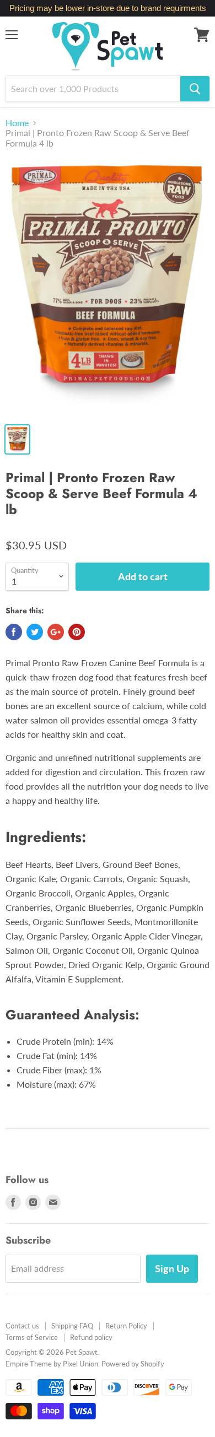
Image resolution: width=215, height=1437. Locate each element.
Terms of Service (32, 1337)
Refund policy (91, 1337)
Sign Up (172, 1268)
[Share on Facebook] (14, 632)
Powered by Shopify (132, 1363)
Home (17, 123)
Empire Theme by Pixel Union (52, 1363)
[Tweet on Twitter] (34, 632)
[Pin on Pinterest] (76, 632)
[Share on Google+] (55, 632)
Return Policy (126, 1325)
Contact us (22, 1325)
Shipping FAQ (72, 1325)
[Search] (194, 88)
